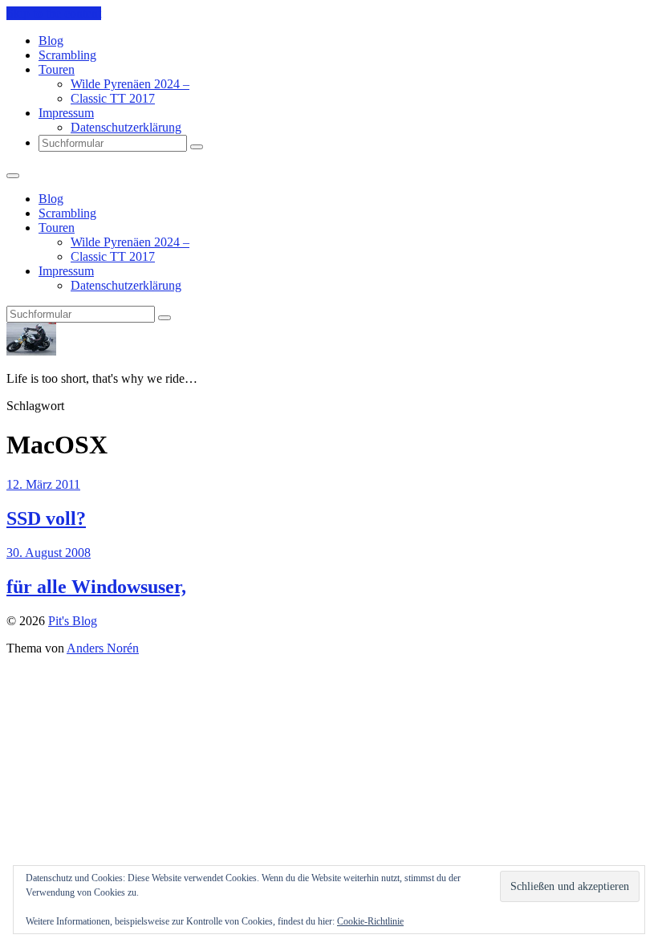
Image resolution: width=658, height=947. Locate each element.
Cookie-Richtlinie (370, 921)
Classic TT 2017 (113, 98)
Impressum (66, 113)
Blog (51, 40)
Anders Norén (103, 648)
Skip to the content (53, 13)
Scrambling (67, 55)
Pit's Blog (72, 621)
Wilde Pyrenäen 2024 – (130, 84)
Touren (57, 69)
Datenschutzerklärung (126, 127)
